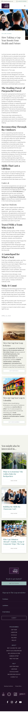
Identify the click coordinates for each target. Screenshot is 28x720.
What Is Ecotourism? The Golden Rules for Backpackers (13, 474)
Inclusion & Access (14, 653)
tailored (14, 637)
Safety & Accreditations (14, 650)
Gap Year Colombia (14, 422)
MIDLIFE (14, 640)
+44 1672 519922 (22, 1)
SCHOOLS (14, 635)
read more (14, 480)
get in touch (14, 583)
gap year (14, 629)
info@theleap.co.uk (8, 1)
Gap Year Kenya (14, 370)
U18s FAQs (14, 669)
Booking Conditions (8, 686)
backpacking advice (14, 674)
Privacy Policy (18, 686)
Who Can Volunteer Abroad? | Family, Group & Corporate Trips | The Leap (13, 541)
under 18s (14, 632)
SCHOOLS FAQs (14, 671)
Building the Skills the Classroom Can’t (11, 508)
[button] (24, 6)
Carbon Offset (14, 656)
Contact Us (14, 677)
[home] (5, 5)
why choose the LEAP (14, 648)
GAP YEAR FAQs (14, 666)
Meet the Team (14, 658)
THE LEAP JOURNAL (7, 33)
